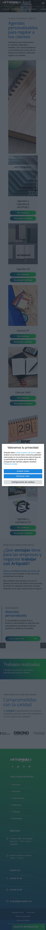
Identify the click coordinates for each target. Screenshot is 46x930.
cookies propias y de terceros (26, 453)
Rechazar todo (23, 476)
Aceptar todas (23, 471)
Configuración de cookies (23, 482)
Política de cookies (10, 464)
